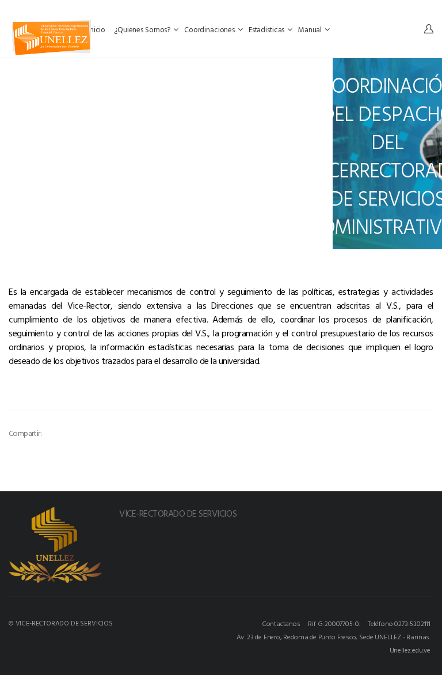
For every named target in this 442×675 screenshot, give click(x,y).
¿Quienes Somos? (143, 29)
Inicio (97, 29)
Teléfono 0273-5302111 (399, 623)
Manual (310, 29)
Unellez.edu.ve (410, 649)
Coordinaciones (210, 29)
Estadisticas (267, 29)
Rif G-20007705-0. (334, 623)
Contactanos (281, 623)
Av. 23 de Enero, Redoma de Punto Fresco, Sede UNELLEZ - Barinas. (333, 636)
